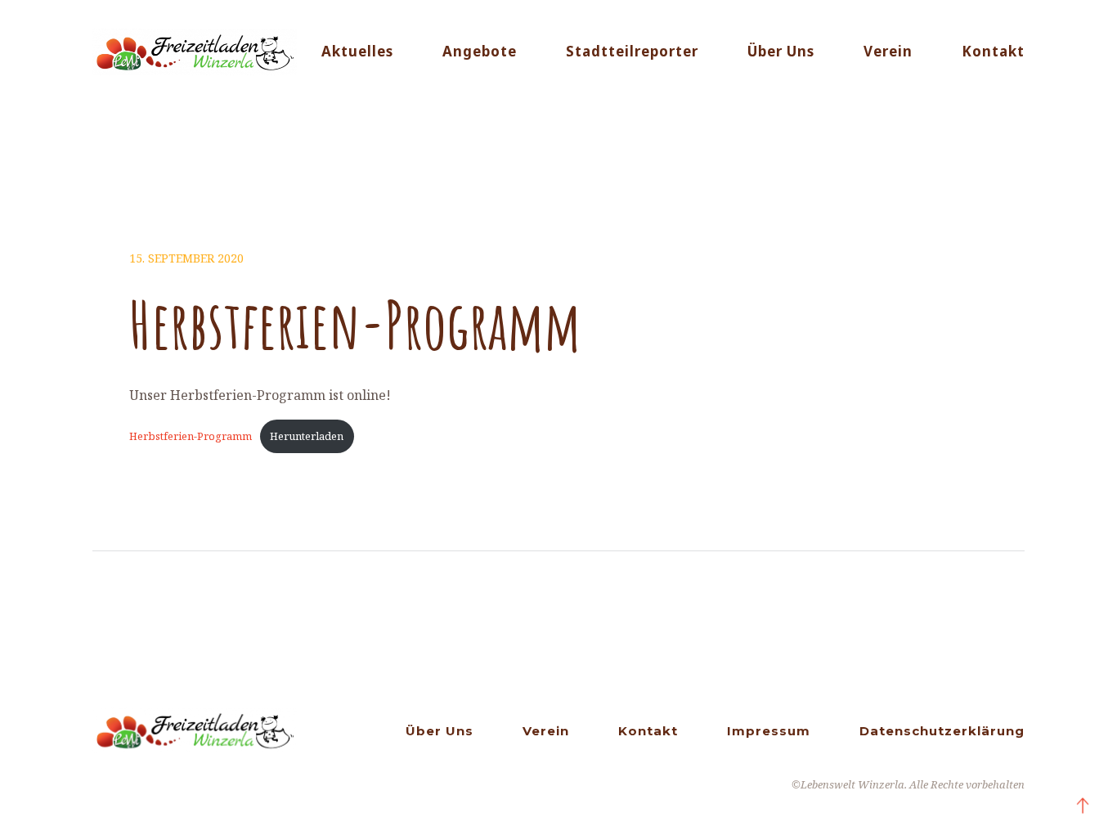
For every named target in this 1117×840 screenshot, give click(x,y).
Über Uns (780, 51)
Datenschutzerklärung (942, 731)
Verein (888, 51)
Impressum (768, 731)
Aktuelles (357, 51)
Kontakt (993, 51)
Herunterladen (306, 436)
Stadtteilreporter (632, 51)
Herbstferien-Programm (190, 436)
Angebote (479, 51)
